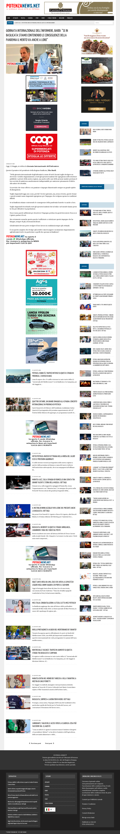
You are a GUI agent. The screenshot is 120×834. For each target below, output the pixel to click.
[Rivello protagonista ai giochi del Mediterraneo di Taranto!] (18, 638)
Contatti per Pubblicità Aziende (92, 799)
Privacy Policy (86, 808)
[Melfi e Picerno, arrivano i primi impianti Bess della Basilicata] (85, 428)
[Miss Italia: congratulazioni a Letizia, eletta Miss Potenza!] (18, 611)
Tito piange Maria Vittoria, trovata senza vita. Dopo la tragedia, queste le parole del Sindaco (102, 212)
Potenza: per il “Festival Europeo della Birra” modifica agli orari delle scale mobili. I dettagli (102, 565)
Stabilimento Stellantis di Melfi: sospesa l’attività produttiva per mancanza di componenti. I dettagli (103, 286)
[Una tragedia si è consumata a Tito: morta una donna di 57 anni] (85, 386)
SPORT (37, 18)
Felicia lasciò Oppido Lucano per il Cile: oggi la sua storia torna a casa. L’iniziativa (102, 243)
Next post (48, 743)
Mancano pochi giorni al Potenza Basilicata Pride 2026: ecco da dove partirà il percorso (101, 555)
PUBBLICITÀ (69, 18)
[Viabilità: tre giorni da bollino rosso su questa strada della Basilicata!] (85, 235)
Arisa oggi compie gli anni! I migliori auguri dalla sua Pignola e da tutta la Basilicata (103, 436)
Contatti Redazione (88, 813)
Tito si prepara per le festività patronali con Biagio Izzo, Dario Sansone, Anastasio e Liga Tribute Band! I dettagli (103, 490)
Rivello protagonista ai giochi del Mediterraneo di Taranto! (54, 629)
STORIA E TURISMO (52, 18)
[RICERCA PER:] (103, 22)
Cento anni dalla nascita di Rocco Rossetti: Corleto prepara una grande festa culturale (102, 598)
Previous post (36, 743)
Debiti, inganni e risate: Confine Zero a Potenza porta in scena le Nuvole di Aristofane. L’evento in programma (102, 351)
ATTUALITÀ (15, 18)
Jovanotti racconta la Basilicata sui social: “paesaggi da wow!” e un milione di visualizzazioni (103, 618)
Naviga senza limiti (88, 817)
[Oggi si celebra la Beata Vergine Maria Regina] (85, 134)
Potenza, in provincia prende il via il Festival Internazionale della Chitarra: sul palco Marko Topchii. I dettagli (103, 447)
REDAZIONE (61, 18)
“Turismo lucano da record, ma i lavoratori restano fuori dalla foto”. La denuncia (103, 500)
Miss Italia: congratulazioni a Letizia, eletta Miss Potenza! (54, 602)
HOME (8, 18)
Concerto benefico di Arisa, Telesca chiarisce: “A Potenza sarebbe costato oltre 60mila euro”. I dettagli (102, 608)
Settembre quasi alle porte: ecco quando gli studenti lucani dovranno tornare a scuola (103, 296)
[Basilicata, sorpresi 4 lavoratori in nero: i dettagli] (18, 708)
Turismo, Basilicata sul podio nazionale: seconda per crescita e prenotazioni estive (103, 394)
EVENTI (43, 18)
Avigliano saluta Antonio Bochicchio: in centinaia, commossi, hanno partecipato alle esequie (103, 544)
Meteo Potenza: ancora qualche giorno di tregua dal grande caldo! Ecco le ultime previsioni (103, 223)
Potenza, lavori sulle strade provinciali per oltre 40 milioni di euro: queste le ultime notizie (103, 373)
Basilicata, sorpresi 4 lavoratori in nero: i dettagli (51, 699)
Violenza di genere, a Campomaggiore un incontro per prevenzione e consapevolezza (103, 416)
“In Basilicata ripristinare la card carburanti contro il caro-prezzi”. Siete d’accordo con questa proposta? (103, 534)
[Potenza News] (23, 6)
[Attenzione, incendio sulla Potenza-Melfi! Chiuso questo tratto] (85, 175)
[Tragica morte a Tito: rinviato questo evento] (85, 309)
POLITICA (23, 18)
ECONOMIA (30, 18)
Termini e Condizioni (88, 804)
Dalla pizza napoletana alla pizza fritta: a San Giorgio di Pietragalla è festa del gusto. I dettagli (102, 329)
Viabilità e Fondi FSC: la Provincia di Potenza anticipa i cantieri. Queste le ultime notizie (102, 479)
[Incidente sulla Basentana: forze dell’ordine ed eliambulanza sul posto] (85, 154)
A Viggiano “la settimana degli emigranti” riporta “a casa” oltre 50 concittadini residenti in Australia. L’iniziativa (103, 469)
